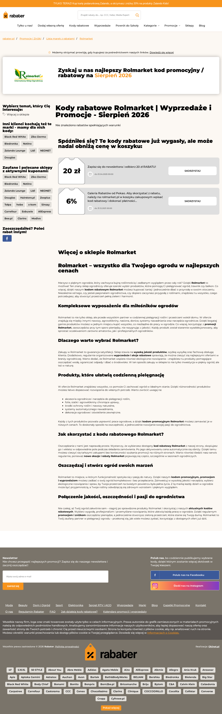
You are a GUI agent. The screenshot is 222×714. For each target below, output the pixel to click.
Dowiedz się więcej (162, 52)
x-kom (32, 204)
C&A (171, 684)
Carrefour (11, 211)
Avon (81, 677)
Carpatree (15, 691)
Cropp (101, 698)
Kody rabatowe (79, 25)
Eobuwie (27, 211)
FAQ (53, 611)
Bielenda (190, 677)
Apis (12, 677)
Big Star (207, 677)
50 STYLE (36, 669)
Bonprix (89, 684)
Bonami (59, 684)
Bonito (74, 684)
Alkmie (158, 669)
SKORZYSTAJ (192, 170)
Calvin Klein (187, 684)
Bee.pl (8, 218)
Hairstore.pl (27, 197)
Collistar (190, 691)
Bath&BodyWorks (116, 677)
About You (54, 669)
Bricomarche (128, 684)
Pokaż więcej (111, 707)
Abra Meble (74, 669)
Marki (142, 605)
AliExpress (44, 211)
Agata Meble (110, 669)
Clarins (22, 218)
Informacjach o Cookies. (163, 632)
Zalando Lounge (15, 150)
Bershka (154, 677)
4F (10, 669)
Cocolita (174, 691)
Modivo (36, 218)
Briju (146, 684)
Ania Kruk (190, 669)
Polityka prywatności (67, 646)
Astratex (51, 677)
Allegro (173, 669)
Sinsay (45, 204)
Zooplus (45, 197)
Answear (208, 669)
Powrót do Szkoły (127, 25)
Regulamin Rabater (31, 611)
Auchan (67, 677)
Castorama (53, 691)
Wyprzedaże (102, 25)
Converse (207, 691)
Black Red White (15, 136)
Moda (9, 605)
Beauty (22, 605)
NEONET (45, 150)
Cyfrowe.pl (118, 698)
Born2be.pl (107, 684)
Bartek (94, 677)
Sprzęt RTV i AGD (100, 605)
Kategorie (150, 25)
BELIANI (138, 677)
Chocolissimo (99, 691)
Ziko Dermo (38, 136)
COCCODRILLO (153, 691)
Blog (202, 25)
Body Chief (41, 684)
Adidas (92, 669)
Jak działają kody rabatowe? (79, 611)
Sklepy (189, 25)
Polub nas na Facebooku (188, 575)
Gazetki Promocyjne (176, 605)
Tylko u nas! (25, 25)
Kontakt (200, 605)
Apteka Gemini (30, 677)
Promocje (170, 25)
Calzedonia (208, 684)
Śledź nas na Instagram (188, 585)
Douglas (10, 157)
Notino (27, 143)
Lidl (33, 150)
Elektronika (75, 605)
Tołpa (8, 204)
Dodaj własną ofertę (51, 25)
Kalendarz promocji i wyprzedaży (125, 611)
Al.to (127, 669)
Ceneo (81, 691)
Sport (59, 605)
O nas (9, 611)
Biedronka (11, 143)
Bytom (159, 684)
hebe (19, 204)
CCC (68, 691)
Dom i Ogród (41, 605)
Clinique (133, 691)
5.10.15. (21, 669)
